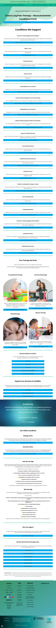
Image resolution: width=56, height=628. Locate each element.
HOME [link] (33, 5)
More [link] (50, 5)
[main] (28, 11)
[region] (28, 1)
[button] (54, 5)
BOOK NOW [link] (38, 5)
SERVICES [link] (45, 5)
